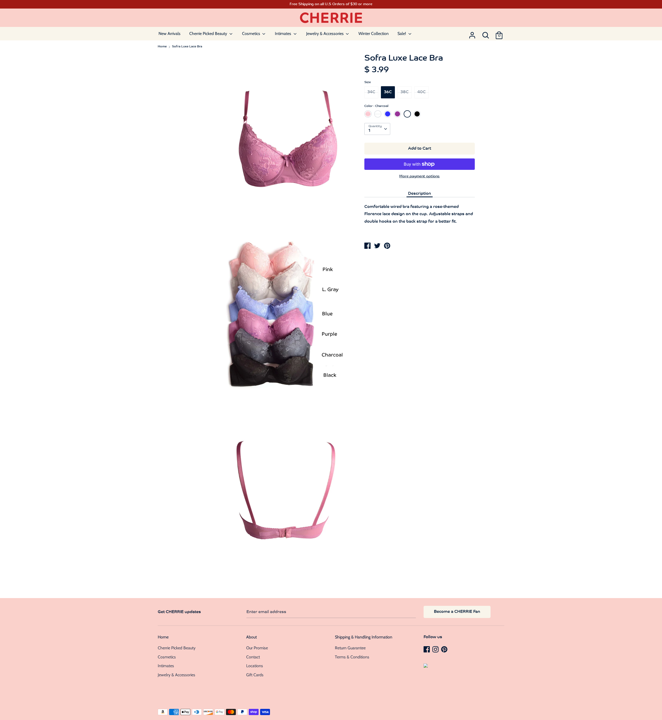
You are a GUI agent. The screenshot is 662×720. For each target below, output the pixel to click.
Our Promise (257, 647)
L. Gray (378, 115)
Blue (387, 114)
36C (388, 92)
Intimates (283, 33)
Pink (368, 114)
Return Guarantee (350, 647)
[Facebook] (427, 649)
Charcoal (407, 114)
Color (376, 106)
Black (417, 114)
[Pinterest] (444, 649)
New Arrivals (169, 33)
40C (421, 92)
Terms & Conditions (352, 656)
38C (405, 92)
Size (367, 82)
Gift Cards (255, 674)
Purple (397, 114)
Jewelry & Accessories (325, 33)
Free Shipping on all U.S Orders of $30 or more (331, 4)
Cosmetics (251, 33)
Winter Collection (373, 33)
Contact (253, 656)
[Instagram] (436, 649)
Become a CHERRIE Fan (457, 612)
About (251, 637)
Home (163, 637)
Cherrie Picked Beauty (208, 33)
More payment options (419, 176)
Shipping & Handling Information (363, 637)
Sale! (402, 33)
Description (419, 194)
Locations (254, 665)
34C (371, 92)
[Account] (472, 34)
